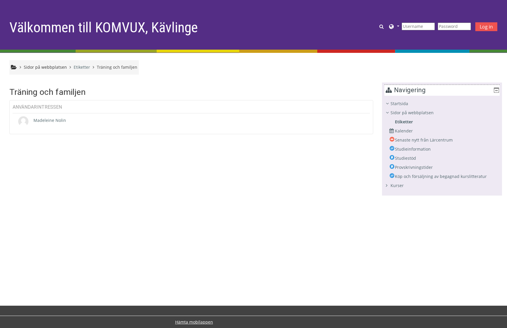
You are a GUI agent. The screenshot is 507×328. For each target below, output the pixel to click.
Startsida (399, 103)
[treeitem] (442, 145)
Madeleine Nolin (49, 120)
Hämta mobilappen (194, 322)
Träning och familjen (117, 67)
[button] (382, 26)
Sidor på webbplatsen (45, 67)
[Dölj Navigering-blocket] (496, 90)
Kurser (397, 185)
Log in (486, 26)
